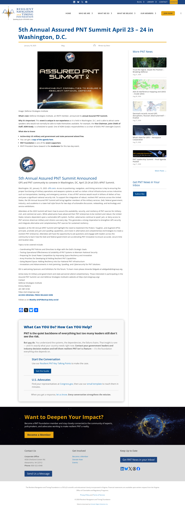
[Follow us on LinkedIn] (73, 2)
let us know (61, 394)
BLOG (139, 2)
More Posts (160, 171)
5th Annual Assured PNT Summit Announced (57, 178)
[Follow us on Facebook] (85, 2)
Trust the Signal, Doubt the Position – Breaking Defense (148, 70)
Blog (63, 46)
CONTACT (163, 2)
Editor (108, 46)
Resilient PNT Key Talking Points (55, 363)
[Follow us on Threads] (134, 469)
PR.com (52, 188)
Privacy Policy (85, 495)
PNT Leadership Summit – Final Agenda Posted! (149, 160)
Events (75, 462)
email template (94, 383)
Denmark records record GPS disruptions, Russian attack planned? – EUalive (149, 115)
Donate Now (77, 459)
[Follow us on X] (81, 2)
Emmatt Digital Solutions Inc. (99, 504)
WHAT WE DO (103, 13)
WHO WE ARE (84, 13)
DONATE (173, 2)
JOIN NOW (168, 13)
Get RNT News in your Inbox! (139, 459)
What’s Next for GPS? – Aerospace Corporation (147, 138)
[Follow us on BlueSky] (77, 2)
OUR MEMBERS (147, 13)
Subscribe (139, 193)
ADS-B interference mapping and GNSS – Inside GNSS (149, 92)
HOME (68, 13)
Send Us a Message (38, 473)
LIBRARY (150, 2)
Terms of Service (99, 495)
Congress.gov (66, 383)
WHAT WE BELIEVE (125, 13)
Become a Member (39, 434)
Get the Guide (42, 371)
